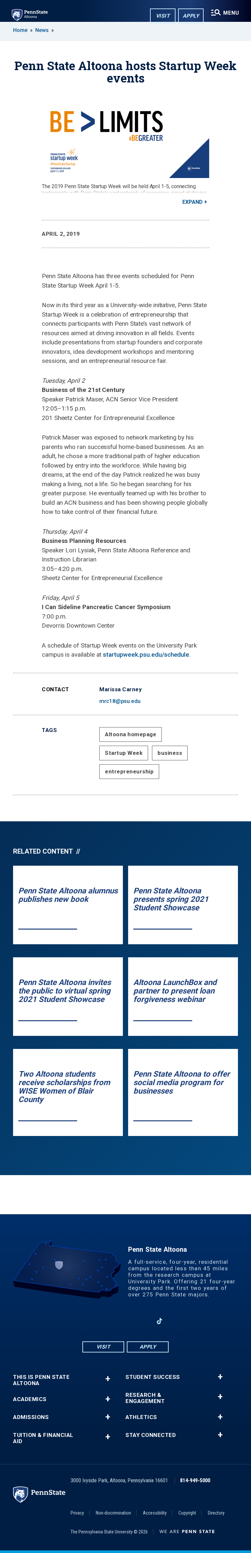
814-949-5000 (195, 1480)
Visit (163, 16)
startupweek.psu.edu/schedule (146, 654)
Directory (216, 1513)
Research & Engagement (145, 1398)
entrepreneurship (129, 771)
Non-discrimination (113, 1513)
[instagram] (108, 1321)
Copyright (187, 1513)
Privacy (77, 1513)
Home (20, 30)
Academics (30, 1399)
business (170, 753)
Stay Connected (151, 1435)
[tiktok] (159, 1321)
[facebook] (91, 1321)
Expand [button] (192, 202)
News (42, 30)
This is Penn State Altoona (41, 1380)
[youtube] (125, 1321)
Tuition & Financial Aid (43, 1438)
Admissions (31, 1417)
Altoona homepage (130, 734)
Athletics (141, 1417)
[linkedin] (142, 1321)
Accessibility (155, 1513)
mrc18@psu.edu (120, 701)
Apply (191, 16)
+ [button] (107, 1378)
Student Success (153, 1377)
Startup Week (123, 753)
